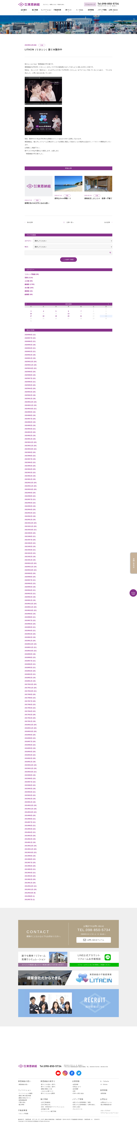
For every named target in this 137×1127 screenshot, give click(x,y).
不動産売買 (57, 10)
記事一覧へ (70, 222)
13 (68, 313)
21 (81, 316)
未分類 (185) (29, 287)
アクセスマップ (90, 4)
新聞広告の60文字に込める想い (37, 203)
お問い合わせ (113, 10)
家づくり (68, 10)
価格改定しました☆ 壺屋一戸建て (98, 198)
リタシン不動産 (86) (32, 274)
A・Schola (79, 10)
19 (56, 316)
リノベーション (46, 10)
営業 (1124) (29, 277)
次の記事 (107, 222)
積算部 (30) (29, 291)
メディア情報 (102, 10)
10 (31, 313)
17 (31, 316)
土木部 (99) (29, 281)
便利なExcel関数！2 (63, 198)
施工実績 (35, 10)
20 (68, 316)
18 (43, 316)
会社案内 (24, 10)
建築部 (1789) (29, 284)
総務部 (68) (29, 294)
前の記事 (30, 222)
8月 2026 (69, 304)
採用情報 (91, 10)
